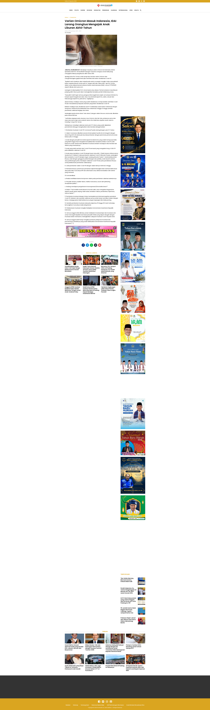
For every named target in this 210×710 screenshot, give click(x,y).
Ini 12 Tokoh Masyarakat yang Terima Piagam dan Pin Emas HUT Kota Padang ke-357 (128, 600)
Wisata (136, 10)
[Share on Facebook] (83, 245)
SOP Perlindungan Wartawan (115, 705)
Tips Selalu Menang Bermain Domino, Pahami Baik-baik (127, 579)
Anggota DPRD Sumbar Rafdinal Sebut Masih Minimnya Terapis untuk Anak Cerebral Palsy (73, 289)
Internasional (123, 10)
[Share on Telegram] (95, 245)
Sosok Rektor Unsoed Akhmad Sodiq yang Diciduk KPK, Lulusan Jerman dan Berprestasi (74, 647)
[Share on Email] (99, 245)
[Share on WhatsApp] (91, 245)
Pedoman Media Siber (98, 705)
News (71, 10)
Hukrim (83, 10)
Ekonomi (89, 10)
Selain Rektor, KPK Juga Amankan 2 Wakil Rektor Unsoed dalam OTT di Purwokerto (93, 668)
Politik (76, 10)
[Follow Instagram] (141, 1)
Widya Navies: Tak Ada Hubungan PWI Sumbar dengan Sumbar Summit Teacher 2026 (93, 647)
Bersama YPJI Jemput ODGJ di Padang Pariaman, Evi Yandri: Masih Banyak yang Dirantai (108, 270)
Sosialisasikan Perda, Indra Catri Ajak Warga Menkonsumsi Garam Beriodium (72, 269)
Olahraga (114, 10)
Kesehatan (97, 10)
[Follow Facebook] (136, 1)
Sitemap (75, 705)
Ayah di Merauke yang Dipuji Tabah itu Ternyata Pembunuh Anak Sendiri (74, 667)
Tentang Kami (85, 705)
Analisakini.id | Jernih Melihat (104, 707)
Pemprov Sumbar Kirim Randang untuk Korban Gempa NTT (133, 646)
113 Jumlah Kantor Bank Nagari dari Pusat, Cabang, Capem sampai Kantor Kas (128, 610)
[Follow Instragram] (107, 701)
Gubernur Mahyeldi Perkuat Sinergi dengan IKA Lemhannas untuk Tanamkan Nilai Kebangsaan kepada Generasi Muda (115, 648)
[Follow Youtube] (144, 1)
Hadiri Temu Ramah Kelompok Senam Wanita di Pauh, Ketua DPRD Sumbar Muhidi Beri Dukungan (91, 270)
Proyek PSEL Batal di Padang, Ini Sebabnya (115, 666)
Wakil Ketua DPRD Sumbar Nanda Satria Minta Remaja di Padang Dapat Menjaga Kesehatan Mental (91, 290)
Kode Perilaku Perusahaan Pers (135, 705)
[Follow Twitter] (139, 1)
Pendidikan (105, 10)
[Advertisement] (133, 41)
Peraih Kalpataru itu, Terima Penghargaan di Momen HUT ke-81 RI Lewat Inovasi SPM (128, 590)
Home (66, 17)
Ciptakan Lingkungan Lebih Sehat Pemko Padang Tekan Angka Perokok (108, 289)
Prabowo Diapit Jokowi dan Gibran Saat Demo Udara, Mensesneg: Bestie (128, 620)
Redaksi (68, 705)
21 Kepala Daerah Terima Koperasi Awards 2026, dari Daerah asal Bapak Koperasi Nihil (135, 668)
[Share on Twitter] (87, 245)
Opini (130, 10)
